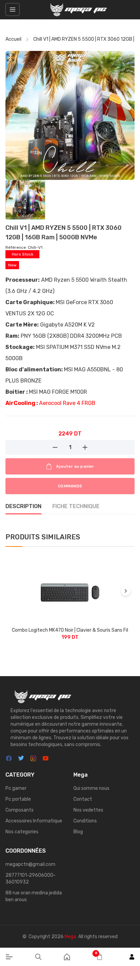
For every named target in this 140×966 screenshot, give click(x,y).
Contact (82, 799)
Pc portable (18, 799)
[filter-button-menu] (12, 9)
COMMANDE (70, 486)
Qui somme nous (91, 788)
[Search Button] (38, 956)
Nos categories (21, 832)
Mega (70, 937)
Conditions (85, 821)
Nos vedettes (88, 810)
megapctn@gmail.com (30, 864)
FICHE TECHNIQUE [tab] (76, 506)
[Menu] (9, 956)
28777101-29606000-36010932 (30, 878)
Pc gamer (16, 788)
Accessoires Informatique (33, 821)
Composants (19, 810)
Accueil (13, 39)
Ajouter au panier (75, 466)
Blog (78, 832)
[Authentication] (132, 957)
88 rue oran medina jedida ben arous (33, 896)
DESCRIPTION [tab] (23, 506)
